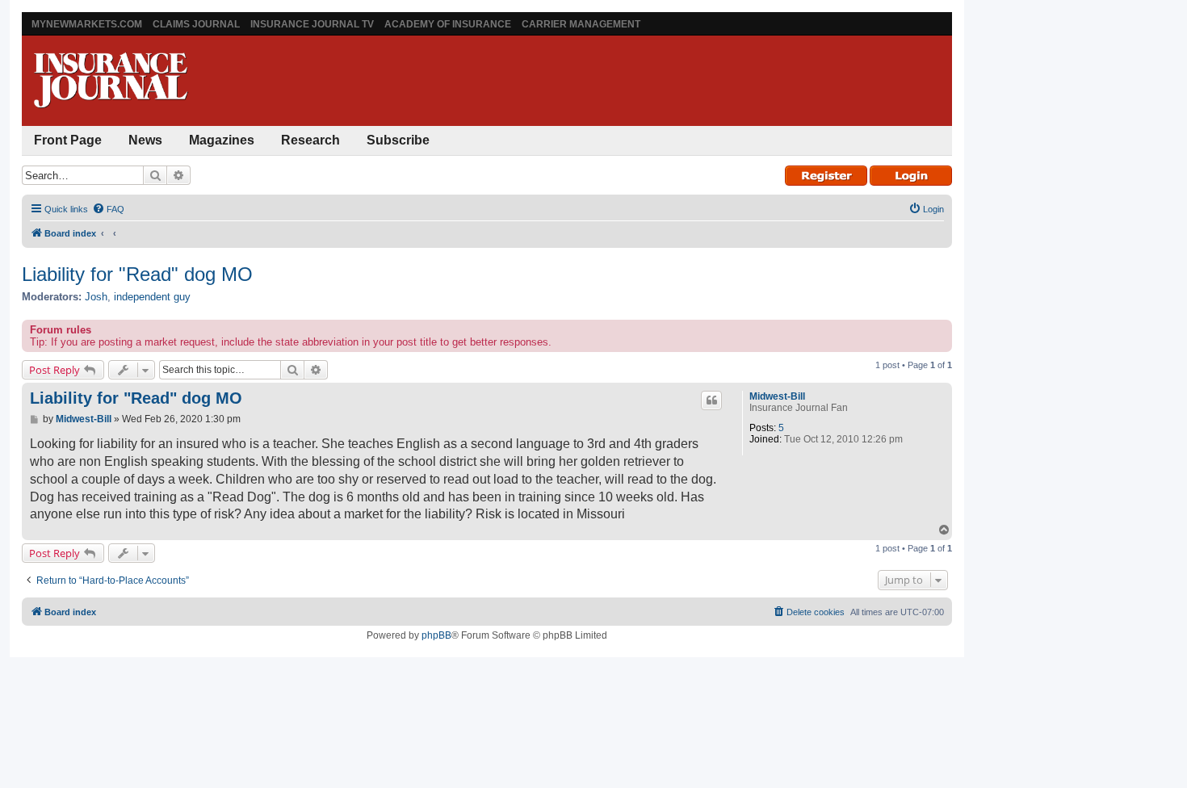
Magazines (221, 140)
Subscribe (398, 140)
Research (310, 140)
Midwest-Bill (777, 396)
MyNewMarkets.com (86, 24)
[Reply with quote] (711, 400)
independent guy (152, 297)
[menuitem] (108, 209)
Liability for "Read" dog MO (137, 274)
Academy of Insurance (447, 24)
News (145, 140)
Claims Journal (196, 24)
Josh (96, 297)
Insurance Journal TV (312, 24)
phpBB (436, 635)
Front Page (68, 140)
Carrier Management (581, 24)
